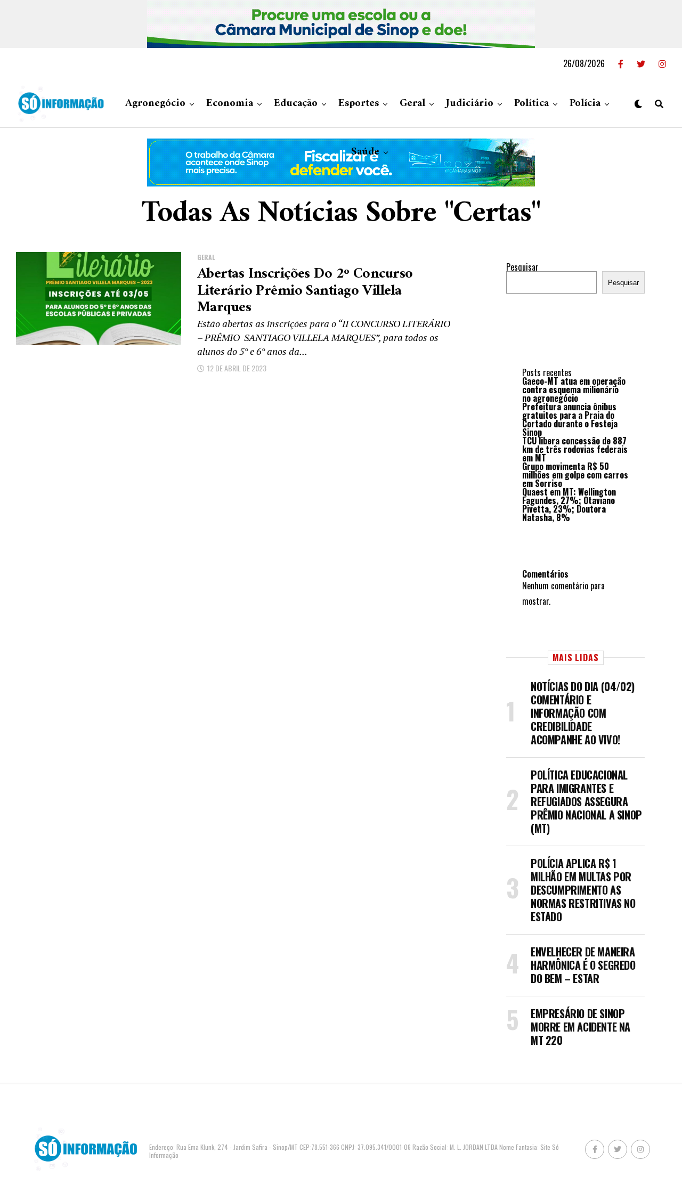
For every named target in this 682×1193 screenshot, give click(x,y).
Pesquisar (522, 267)
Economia (229, 103)
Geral (412, 103)
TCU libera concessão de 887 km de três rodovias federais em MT (575, 449)
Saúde (365, 152)
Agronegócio (155, 103)
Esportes (358, 103)
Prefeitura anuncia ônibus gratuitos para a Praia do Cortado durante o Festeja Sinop (570, 419)
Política (531, 103)
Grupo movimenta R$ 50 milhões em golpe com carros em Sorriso (575, 475)
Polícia (585, 103)
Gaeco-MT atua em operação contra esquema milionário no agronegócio (574, 389)
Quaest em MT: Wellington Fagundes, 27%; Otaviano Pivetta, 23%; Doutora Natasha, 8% (569, 504)
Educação (296, 103)
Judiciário (469, 103)
